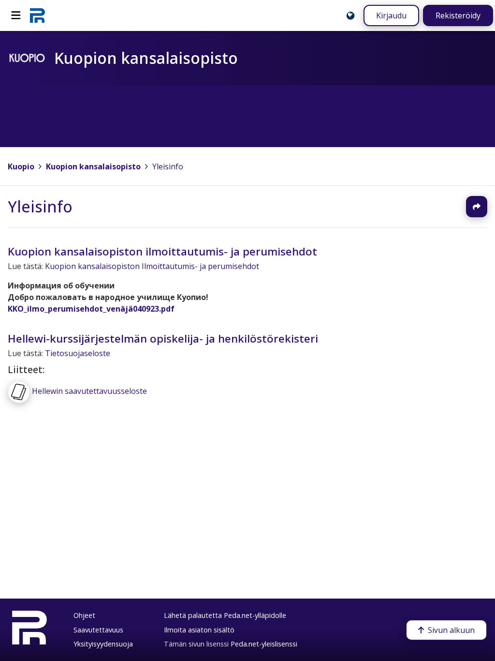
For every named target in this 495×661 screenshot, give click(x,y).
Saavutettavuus (98, 629)
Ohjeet (84, 615)
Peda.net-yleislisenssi (264, 643)
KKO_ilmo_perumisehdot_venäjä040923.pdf (91, 309)
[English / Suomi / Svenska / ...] (350, 15)
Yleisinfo (167, 166)
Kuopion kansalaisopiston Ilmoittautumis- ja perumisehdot (152, 266)
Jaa (476, 206)
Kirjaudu (391, 15)
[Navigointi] (16, 15)
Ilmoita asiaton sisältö (199, 629)
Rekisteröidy (458, 15)
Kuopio (21, 166)
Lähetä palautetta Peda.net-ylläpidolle (225, 615)
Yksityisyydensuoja (103, 643)
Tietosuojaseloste (77, 353)
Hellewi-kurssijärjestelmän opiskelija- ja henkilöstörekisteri (163, 338)
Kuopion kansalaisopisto (93, 166)
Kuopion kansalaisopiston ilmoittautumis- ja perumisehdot (162, 251)
